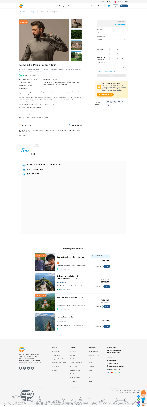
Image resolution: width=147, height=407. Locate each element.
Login (115, 6)
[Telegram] (115, 101)
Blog (89, 377)
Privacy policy (74, 366)
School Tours (55, 366)
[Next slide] (76, 58)
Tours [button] (53, 6)
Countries (91, 374)
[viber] (138, 402)
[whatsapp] (138, 399)
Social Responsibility (76, 362)
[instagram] (24, 368)
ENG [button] (118, 1)
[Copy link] (107, 101)
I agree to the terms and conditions (108, 71)
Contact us (73, 381)
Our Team (73, 355)
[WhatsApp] (111, 101)
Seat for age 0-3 (103, 62)
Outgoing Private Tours (59, 362)
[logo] (21, 6)
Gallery (90, 359)
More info (99, 266)
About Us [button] (83, 6)
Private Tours (56, 355)
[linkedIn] (28, 368)
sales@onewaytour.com (116, 366)
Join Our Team (74, 359)
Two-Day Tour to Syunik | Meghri (70, 297)
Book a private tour (104, 94)
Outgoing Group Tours (58, 359)
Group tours (55, 351)
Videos (90, 362)
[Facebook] (119, 101)
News (90, 381)
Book (111, 75)
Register (123, 6)
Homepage (23, 12)
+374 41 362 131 (106, 1)
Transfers (54, 370)
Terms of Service (75, 370)
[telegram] (138, 405)
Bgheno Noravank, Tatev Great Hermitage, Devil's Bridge (69, 277)
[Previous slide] (76, 21)
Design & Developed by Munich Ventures (130, 392)
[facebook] (20, 368)
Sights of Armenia (93, 355)
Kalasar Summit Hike (65, 317)
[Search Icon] (109, 6)
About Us (73, 351)
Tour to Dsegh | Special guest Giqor (71, 257)
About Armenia (93, 351)
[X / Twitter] (122, 101)
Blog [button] (92, 6)
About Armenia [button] (72, 6)
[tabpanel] (73, 199)
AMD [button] (125, 1)
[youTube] (32, 368)
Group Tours (34, 12)
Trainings (62, 6)
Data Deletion (74, 374)
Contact (100, 6)
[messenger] (138, 396)
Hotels (90, 370)
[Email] (107, 105)
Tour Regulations (75, 377)
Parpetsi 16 (112, 360)
